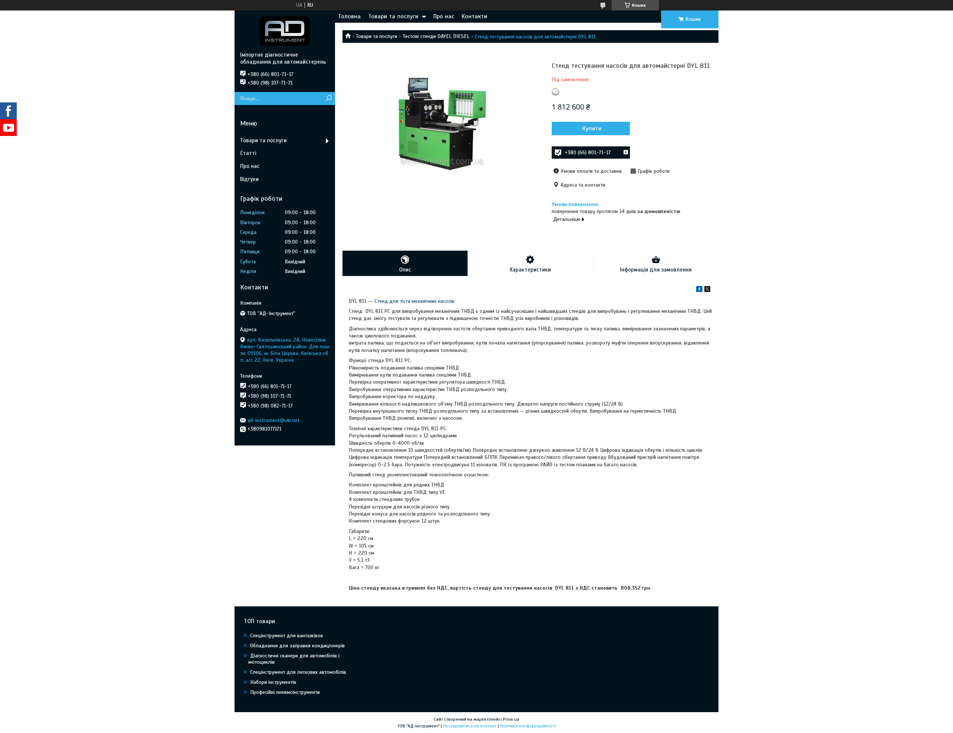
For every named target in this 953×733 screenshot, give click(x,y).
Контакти (474, 16)
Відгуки (249, 179)
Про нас (443, 16)
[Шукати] (328, 98)
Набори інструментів (273, 682)
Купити (592, 128)
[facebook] (699, 290)
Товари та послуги (393, 16)
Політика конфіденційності (528, 726)
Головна (350, 16)
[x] (707, 290)
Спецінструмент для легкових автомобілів (298, 672)
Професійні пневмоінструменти (285, 692)
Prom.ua (511, 719)
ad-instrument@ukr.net (274, 420)
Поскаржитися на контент (470, 726)
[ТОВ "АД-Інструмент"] (284, 31)
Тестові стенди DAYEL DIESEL (436, 36)
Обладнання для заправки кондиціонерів (297, 645)
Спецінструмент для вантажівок (286, 635)
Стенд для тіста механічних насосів (414, 301)
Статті (248, 153)
